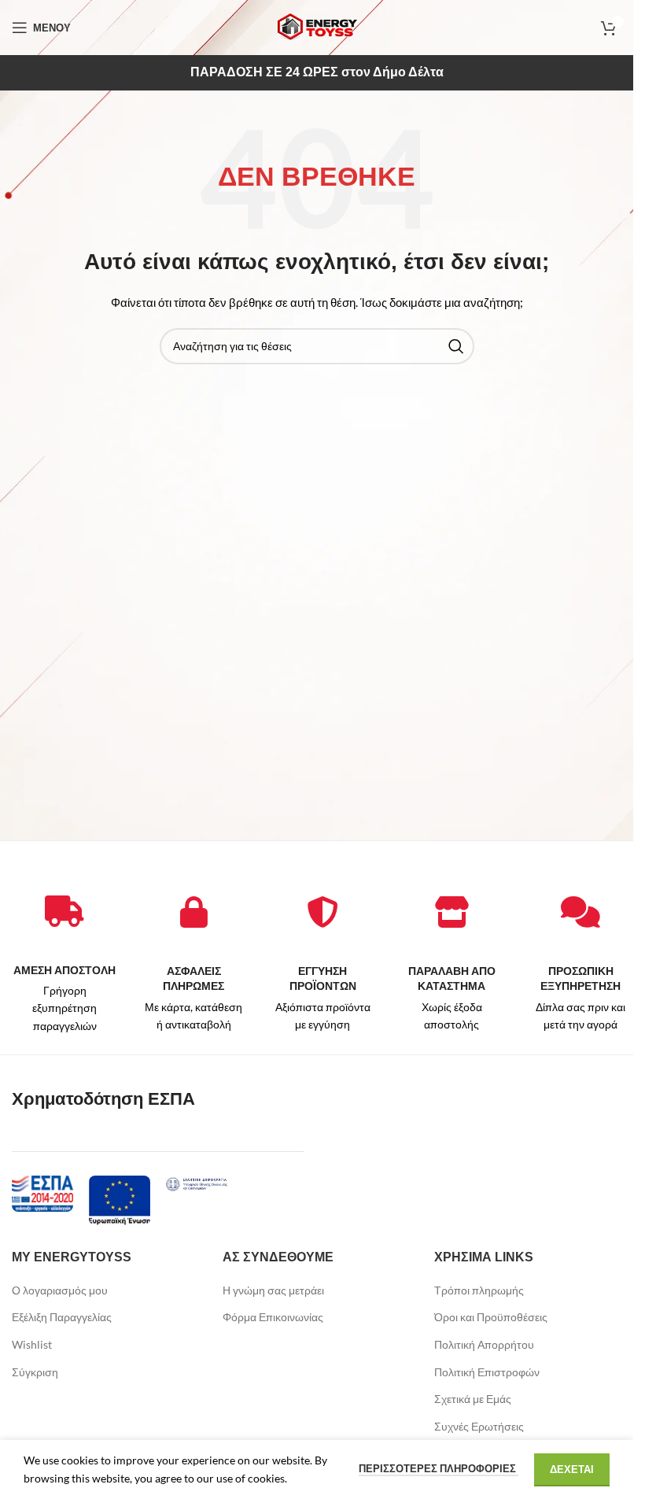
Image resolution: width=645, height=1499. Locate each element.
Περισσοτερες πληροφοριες (438, 1468)
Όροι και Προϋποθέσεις (490, 1317)
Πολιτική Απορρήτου (484, 1344)
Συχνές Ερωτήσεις (479, 1426)
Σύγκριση (35, 1372)
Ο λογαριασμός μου (60, 1290)
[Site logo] (317, 26)
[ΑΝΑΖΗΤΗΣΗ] (456, 346)
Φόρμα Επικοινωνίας (273, 1317)
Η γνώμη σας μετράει (273, 1290)
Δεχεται (572, 1469)
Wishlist (32, 1344)
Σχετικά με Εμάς (472, 1398)
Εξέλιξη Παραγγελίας (62, 1317)
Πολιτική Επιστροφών (487, 1372)
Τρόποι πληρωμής (479, 1290)
